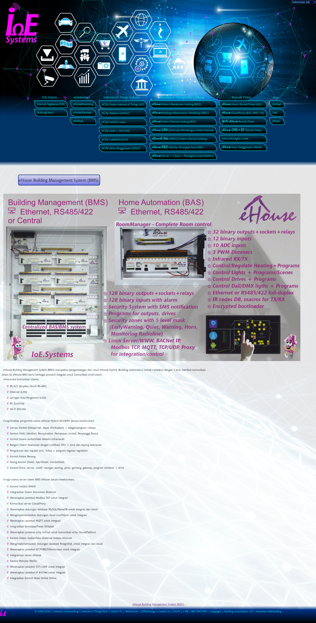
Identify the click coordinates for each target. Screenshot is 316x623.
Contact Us (164, 611)
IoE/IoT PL (116, 611)
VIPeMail (78, 121)
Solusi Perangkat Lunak (235, 138)
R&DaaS (277, 104)
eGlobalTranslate (82, 112)
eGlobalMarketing (83, 104)
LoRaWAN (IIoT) (115, 139)
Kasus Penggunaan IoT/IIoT (121, 148)
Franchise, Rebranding (268, 611)
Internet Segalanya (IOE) (51, 104)
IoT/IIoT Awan (114, 122)
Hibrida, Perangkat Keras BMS (177, 147)
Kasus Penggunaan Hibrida (242, 147)
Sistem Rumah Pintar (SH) (241, 104)
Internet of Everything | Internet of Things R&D (80, 611)
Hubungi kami (45, 112)
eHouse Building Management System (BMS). (158, 604)
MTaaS (276, 121)
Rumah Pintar (238, 121)
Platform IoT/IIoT (115, 113)
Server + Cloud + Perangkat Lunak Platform (183, 155)
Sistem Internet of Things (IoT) (123, 104)
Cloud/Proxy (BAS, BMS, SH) (243, 112)
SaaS (275, 112)
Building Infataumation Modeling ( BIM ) (180, 112)
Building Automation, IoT (238, 611)
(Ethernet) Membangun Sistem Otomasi (183, 130)
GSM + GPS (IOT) (116, 130)
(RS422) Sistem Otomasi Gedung (179, 138)
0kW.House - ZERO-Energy (140, 611)
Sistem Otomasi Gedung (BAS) (174, 121)
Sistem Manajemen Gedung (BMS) (176, 104)
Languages (215, 611)
